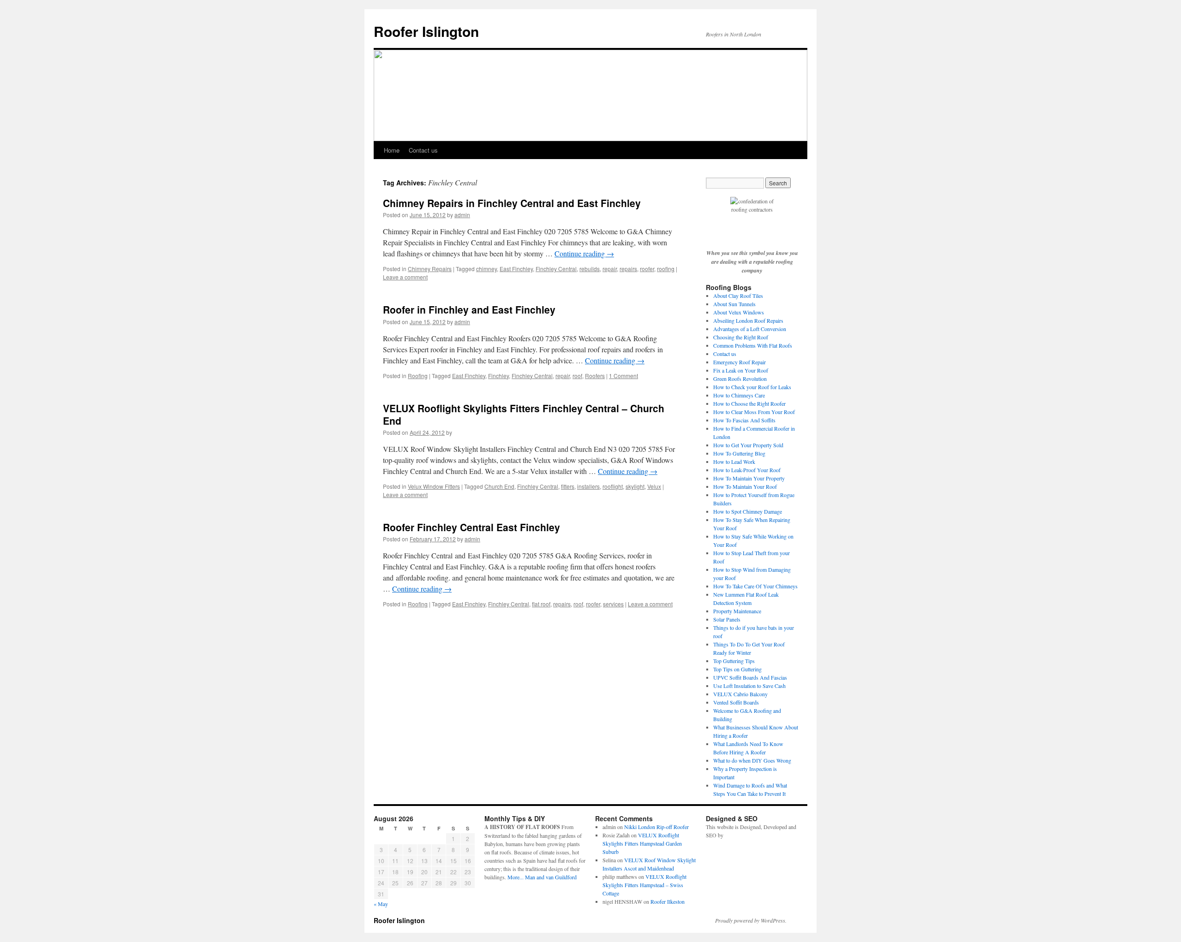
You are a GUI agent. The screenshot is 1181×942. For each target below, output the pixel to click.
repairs (628, 269)
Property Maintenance (737, 611)
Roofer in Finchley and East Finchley (469, 309)
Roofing (418, 375)
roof (577, 375)
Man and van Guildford (551, 877)
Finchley (498, 375)
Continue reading (584, 253)
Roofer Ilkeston (667, 901)
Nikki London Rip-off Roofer (656, 826)
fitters (567, 486)
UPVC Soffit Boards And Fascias (750, 677)
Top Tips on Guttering (737, 669)
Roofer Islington (426, 31)
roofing (665, 269)
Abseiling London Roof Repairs (748, 320)
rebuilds (589, 269)
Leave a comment (405, 277)
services (613, 604)
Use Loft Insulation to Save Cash (749, 685)
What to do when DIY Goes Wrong (752, 760)
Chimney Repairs (430, 269)
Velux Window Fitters (434, 486)
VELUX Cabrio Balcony (740, 694)
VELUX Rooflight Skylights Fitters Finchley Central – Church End (523, 414)
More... (515, 877)
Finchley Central (556, 269)
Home (392, 150)
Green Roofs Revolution (740, 378)
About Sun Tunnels (734, 304)
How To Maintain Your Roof (745, 486)
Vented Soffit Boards (736, 702)
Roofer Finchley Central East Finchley (471, 527)
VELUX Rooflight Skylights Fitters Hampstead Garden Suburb (642, 843)
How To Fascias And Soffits (744, 420)
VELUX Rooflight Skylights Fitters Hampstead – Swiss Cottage (644, 885)
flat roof (541, 604)
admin (462, 215)
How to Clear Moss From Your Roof (754, 411)
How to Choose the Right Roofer (749, 403)
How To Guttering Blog (739, 453)
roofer (647, 269)
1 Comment (623, 375)
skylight (635, 486)
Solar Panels (726, 619)
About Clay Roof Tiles (738, 295)
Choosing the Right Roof (740, 337)
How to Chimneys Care (739, 395)
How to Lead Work (734, 461)
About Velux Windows (738, 312)
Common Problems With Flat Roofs (752, 345)
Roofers (595, 375)
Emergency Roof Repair (739, 362)
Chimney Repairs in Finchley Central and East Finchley (512, 203)
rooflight (612, 486)
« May (381, 903)
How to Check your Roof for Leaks (752, 387)
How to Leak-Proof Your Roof (747, 470)
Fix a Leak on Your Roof (740, 370)
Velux (654, 486)
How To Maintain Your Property (749, 478)
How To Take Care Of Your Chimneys (755, 586)
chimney (486, 269)
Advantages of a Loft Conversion (749, 328)
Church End (499, 486)
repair (609, 269)
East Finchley (516, 269)
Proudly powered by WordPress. (751, 920)
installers (588, 486)
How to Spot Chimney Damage (747, 511)
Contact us (423, 150)
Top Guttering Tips (734, 660)
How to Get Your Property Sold (748, 445)
